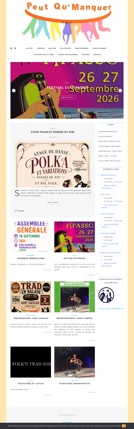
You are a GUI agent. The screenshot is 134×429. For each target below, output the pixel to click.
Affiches (85, 55)
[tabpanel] (67, 90)
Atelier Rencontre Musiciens (111, 253)
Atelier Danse (105, 194)
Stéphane (21, 211)
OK (124, 426)
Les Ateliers (65, 48)
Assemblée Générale (108, 233)
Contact (97, 55)
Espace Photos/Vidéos (68, 55)
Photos (74, 381)
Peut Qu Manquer (104, 308)
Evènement (30, 255)
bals (67, 83)
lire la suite (67, 97)
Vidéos (30, 381)
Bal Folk (52, 48)
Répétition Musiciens (108, 175)
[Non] (131, 426)
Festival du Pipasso (67, 88)
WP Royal (72, 415)
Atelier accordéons (107, 214)
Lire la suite (52, 202)
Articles (74, 315)
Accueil (29, 48)
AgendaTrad (118, 308)
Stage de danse (99, 48)
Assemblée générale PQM (30, 258)
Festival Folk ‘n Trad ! (45, 55)
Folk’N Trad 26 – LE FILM (30, 384)
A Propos (41, 48)
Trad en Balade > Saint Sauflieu (30, 318)
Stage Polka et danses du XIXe (53, 132)
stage (52, 128)
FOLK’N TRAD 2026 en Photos (74, 384)
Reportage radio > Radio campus (74, 318)
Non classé (30, 315)
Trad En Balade (81, 48)
